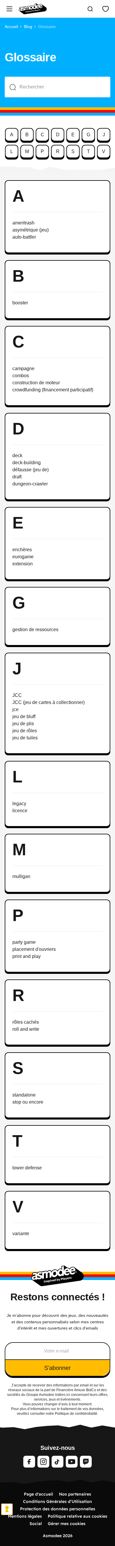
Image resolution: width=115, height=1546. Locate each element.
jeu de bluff (23, 716)
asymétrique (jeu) (30, 229)
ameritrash (23, 222)
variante (20, 1233)
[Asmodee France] (33, 8)
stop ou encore (27, 1101)
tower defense (27, 1167)
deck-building (26, 462)
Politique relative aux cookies (77, 1516)
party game (24, 942)
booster (20, 302)
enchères (22, 549)
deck (17, 455)
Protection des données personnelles (57, 1508)
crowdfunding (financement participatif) (52, 389)
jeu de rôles (24, 730)
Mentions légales (25, 1516)
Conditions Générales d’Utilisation (57, 1501)
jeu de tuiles (25, 737)
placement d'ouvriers (34, 949)
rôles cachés (25, 1022)
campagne (23, 368)
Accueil (11, 26)
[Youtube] (72, 1462)
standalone (24, 1094)
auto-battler (24, 236)
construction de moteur (36, 382)
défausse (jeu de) (30, 469)
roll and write (25, 1029)
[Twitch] (86, 1462)
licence (19, 810)
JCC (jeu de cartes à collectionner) (48, 702)
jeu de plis (23, 723)
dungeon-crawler (30, 483)
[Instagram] (43, 1462)
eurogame (23, 556)
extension (22, 563)
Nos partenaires (75, 1494)
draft (17, 476)
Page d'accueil (38, 1494)
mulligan (21, 876)
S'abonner (57, 1368)
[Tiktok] (57, 1462)
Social (35, 1523)
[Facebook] (29, 1462)
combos (20, 375)
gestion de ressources (35, 629)
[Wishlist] (105, 8)
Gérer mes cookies (67, 1523)
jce (15, 709)
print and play (26, 956)
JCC (17, 695)
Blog (28, 26)
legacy (19, 803)
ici (68, 1395)
